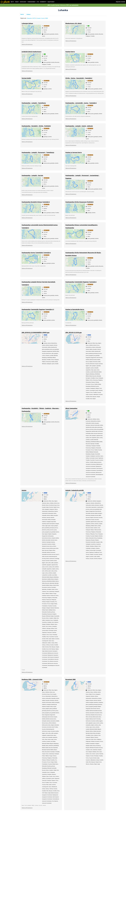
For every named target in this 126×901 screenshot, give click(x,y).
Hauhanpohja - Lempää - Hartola (32, 175)
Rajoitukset (51, 1)
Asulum (24, 490)
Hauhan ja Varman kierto (73, 152)
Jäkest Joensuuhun (71, 408)
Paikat (17, 1)
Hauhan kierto (70, 51)
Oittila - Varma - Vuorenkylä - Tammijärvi (78, 78)
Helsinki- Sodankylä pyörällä (74, 490)
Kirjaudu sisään (120, 1)
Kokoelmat (23, 1)
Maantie (29, 18)
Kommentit (43, 1)
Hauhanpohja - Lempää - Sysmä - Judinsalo (79, 126)
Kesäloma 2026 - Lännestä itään (32, 679)
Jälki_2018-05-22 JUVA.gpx (73, 332)
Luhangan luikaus (27, 23)
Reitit (12, 1)
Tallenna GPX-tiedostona (27, 44)
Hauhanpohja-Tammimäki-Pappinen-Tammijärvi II (38, 309)
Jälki (6, 1)
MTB (34, 18)
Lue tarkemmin (73, 5)
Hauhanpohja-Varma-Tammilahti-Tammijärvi (36, 252)
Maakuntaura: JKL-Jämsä (73, 23)
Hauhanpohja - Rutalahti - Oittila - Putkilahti (36, 126)
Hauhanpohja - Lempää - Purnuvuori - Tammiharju (38, 152)
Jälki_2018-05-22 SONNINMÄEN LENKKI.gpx (35, 332)
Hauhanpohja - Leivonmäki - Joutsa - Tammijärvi (81, 103)
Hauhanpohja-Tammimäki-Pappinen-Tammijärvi (80, 282)
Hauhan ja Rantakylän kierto (74, 309)
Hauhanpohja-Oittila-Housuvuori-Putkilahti (79, 202)
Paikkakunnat (31, 1)
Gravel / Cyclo (40, 18)
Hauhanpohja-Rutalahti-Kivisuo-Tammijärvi (36, 202)
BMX (46, 18)
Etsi (38, 1)
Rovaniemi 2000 (70, 679)
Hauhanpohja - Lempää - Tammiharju (34, 103)
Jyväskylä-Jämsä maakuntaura (31, 51)
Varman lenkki (26, 78)
